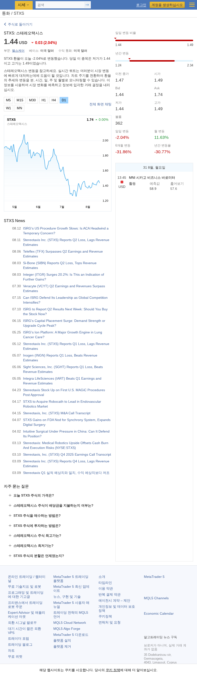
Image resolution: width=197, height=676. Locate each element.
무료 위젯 (15, 656)
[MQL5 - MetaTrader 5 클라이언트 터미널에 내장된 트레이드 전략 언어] (7, 5)
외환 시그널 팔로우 (22, 623)
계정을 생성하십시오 (167, 5)
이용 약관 (105, 588)
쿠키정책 (105, 616)
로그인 (141, 5)
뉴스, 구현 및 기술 (67, 597)
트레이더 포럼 (18, 638)
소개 (101, 577)
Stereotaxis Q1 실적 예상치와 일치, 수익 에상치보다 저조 (66, 473)
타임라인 (105, 583)
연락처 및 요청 (109, 622)
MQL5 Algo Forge (66, 629)
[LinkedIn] (177, 630)
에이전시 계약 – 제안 (114, 600)
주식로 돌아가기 (20, 24)
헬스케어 (18, 50)
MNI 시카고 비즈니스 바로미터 (152, 177)
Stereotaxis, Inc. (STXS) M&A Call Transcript (56, 413)
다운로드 (70, 635)
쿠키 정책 (113, 670)
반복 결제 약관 (109, 594)
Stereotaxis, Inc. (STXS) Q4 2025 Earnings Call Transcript (67, 454)
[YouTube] (170, 630)
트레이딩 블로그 (20, 644)
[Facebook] (147, 630)
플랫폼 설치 (62, 640)
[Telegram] (154, 630)
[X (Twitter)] (162, 630)
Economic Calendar (159, 613)
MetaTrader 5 (154, 577)
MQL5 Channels (156, 598)
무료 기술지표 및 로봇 (24, 586)
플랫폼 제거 (62, 646)
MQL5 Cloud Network (69, 623)
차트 (11, 650)
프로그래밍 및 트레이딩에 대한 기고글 (25, 595)
